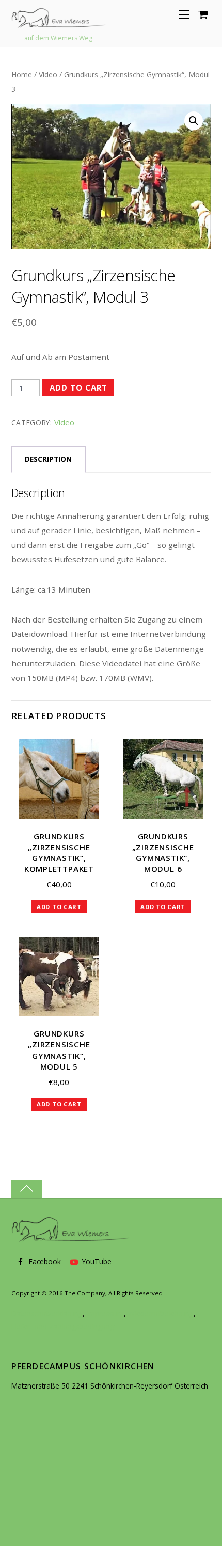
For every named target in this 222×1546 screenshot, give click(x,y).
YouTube (96, 1261)
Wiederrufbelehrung (161, 1313)
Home (21, 74)
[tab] (48, 459)
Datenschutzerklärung (47, 1313)
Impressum (105, 1313)
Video (48, 74)
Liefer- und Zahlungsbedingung (62, 1326)
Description (48, 459)
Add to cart (78, 387)
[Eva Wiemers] (58, 22)
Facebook (44, 1261)
